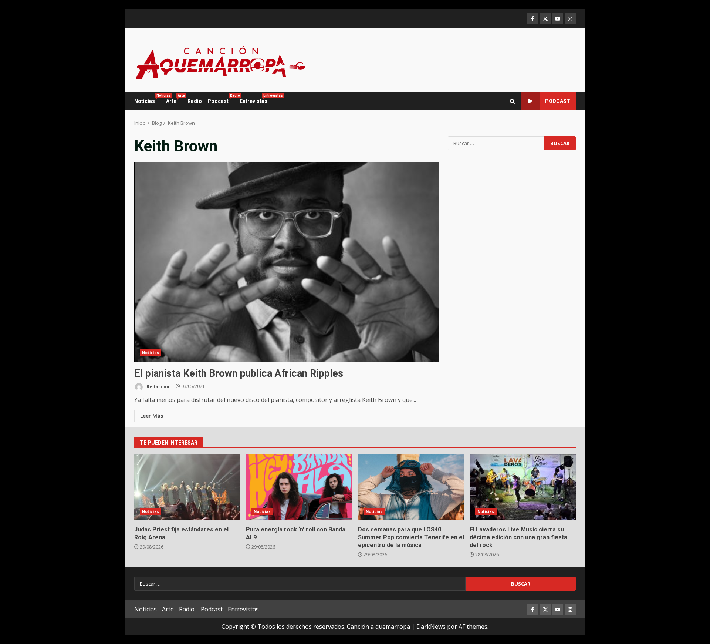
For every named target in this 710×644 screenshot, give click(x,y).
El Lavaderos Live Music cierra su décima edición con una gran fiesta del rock (523, 487)
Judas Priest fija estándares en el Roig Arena (187, 487)
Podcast (557, 101)
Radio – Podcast (210, 99)
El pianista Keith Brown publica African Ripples (286, 262)
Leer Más (151, 415)
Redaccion (158, 386)
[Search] (512, 101)
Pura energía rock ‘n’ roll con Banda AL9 (299, 487)
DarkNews (431, 627)
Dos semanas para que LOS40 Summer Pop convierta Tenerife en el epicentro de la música (411, 487)
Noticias (147, 99)
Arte (174, 99)
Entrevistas (253, 99)
